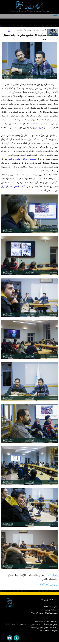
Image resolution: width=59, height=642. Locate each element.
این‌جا (40, 127)
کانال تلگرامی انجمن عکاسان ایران (16, 186)
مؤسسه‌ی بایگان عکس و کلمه (22, 159)
